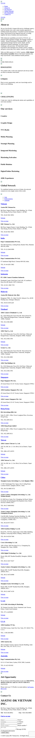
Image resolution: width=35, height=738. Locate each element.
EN (4, 3)
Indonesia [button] (4, 274)
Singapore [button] (4, 377)
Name (20, 720)
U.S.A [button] (3, 621)
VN (2, 3)
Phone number (22, 725)
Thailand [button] (4, 309)
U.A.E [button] (3, 601)
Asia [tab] (5, 197)
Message (21, 729)
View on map (4, 221)
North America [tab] (8, 199)
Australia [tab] (6, 200)
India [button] (3, 238)
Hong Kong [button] (5, 409)
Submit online (5, 732)
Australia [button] (4, 656)
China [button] (3, 477)
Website (3, 218)
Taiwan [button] (3, 440)
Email (20, 723)
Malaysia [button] (4, 292)
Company (20, 721)
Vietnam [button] (4, 204)
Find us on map (5, 716)
